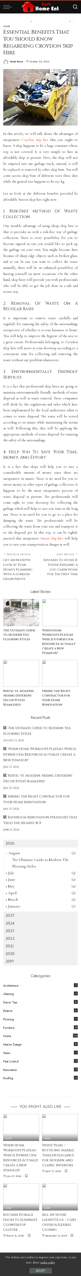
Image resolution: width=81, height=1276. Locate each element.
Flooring (8, 1019)
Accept (40, 1271)
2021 (9, 946)
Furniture (8, 1028)
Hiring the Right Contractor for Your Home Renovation (56, 698)
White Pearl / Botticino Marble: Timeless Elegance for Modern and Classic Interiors (58, 1155)
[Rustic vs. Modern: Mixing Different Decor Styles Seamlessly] (21, 673)
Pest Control (11, 1061)
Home (6, 26)
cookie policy (47, 1262)
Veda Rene (16, 61)
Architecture (10, 985)
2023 (9, 931)
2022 (10, 938)
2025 (9, 915)
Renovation (10, 1070)
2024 (9, 923)
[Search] (75, 6)
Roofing (8, 1078)
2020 (9, 954)
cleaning (8, 994)
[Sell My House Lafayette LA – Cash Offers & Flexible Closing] (60, 1196)
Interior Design (12, 1044)
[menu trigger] (8, 6)
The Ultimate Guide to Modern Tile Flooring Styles (19, 635)
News (6, 1053)
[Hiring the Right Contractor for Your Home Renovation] (60, 673)
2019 (9, 961)
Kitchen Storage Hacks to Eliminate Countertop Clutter (20, 1222)
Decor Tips (10, 1002)
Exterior (8, 1011)
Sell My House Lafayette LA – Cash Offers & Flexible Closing (59, 1222)
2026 (9, 843)
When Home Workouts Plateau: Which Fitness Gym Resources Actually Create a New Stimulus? (59, 641)
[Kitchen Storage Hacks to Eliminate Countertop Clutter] (21, 1196)
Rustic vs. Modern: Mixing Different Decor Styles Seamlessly (18, 698)
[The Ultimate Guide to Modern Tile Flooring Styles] (21, 612)
